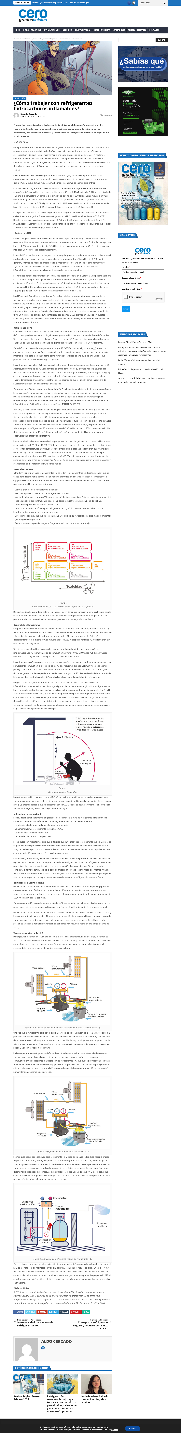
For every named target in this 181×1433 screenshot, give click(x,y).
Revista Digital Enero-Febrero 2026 (26, 1398)
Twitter (31, 1312)
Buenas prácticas (32, 30)
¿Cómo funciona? (101, 30)
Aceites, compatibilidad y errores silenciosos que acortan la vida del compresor (141, 380)
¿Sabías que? (119, 30)
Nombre (126, 267)
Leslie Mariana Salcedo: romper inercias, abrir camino (95, 1399)
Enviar (125, 309)
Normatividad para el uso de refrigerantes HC (35, 1323)
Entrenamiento (52, 30)
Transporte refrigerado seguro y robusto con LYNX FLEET (90, 1324)
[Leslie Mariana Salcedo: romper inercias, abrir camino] (96, 1384)
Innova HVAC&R (82, 30)
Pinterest (76, 1312)
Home (15, 39)
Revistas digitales (137, 30)
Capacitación (25, 39)
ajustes (114, 1430)
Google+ (43, 1312)
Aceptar (132, 1428)
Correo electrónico (131, 278)
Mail (87, 1312)
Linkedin (54, 1312)
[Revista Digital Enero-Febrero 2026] (28, 1384)
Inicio (18, 30)
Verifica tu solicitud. (132, 289)
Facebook (19, 1312)
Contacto (154, 30)
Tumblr (65, 1312)
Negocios (67, 30)
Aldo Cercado (30, 114)
